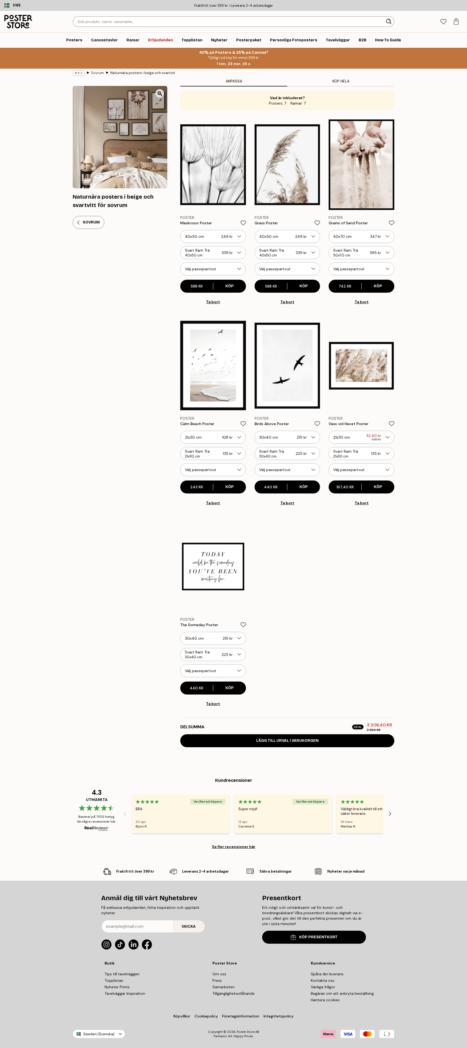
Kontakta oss (322, 980)
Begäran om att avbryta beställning (342, 993)
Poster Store (246, 1032)
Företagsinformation (240, 1016)
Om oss (219, 974)
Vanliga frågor (323, 986)
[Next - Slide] (390, 813)
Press (217, 980)
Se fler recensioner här (233, 846)
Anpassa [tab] (234, 81)
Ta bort (213, 301)
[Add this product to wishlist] (243, 223)
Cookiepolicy (206, 1016)
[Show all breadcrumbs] (79, 73)
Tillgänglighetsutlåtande (233, 993)
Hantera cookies (325, 999)
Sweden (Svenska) (99, 1034)
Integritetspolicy (278, 1016)
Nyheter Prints (117, 986)
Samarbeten (223, 986)
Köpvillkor (182, 1016)
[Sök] (389, 21)
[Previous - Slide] (125, 813)
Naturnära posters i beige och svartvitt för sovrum (142, 73)
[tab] (443, 21)
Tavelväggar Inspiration (125, 993)
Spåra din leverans (327, 974)
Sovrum (97, 73)
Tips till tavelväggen (122, 974)
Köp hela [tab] (340, 81)
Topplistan (114, 980)
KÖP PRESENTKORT (318, 937)
